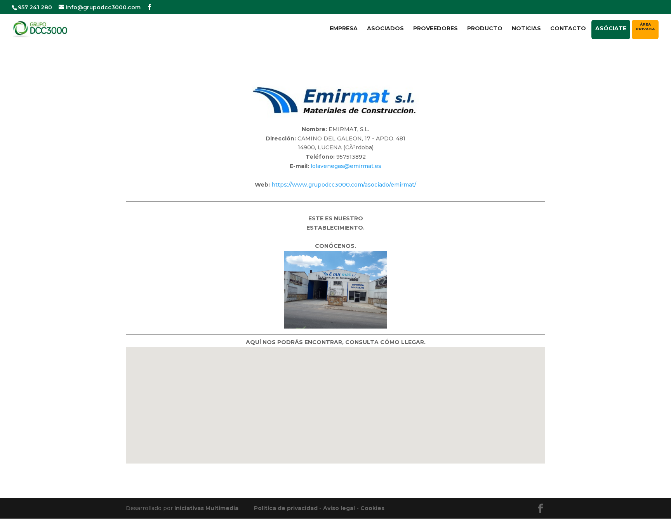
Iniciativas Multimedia (206, 508)
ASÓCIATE (610, 28)
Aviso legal (339, 508)
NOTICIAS (526, 29)
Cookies (372, 508)
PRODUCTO (484, 29)
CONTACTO (568, 29)
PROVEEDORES (435, 29)
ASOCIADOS (385, 29)
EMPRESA (344, 29)
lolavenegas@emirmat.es (346, 166)
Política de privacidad (286, 508)
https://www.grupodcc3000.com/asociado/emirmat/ (343, 184)
